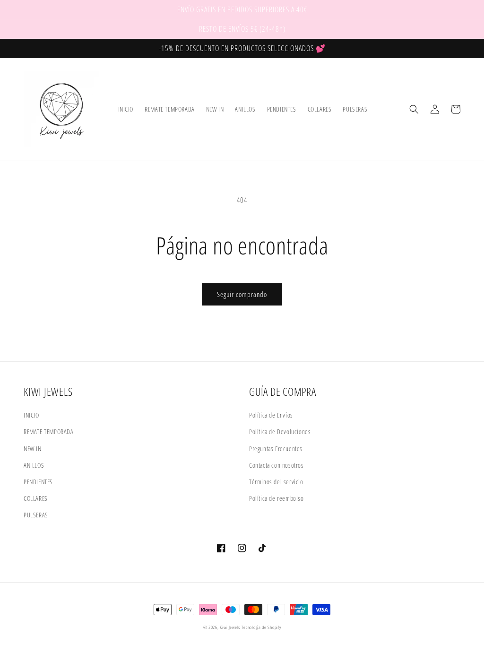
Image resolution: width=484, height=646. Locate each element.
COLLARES (36, 498)
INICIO (31, 414)
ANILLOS (34, 465)
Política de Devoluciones (280, 431)
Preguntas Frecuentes (275, 448)
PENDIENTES (38, 481)
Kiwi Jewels (230, 627)
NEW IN (33, 448)
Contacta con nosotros (276, 465)
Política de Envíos (271, 414)
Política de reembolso (276, 498)
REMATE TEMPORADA (49, 431)
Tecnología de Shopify (261, 627)
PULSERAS (36, 514)
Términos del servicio (276, 481)
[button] (414, 109)
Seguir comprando (242, 294)
